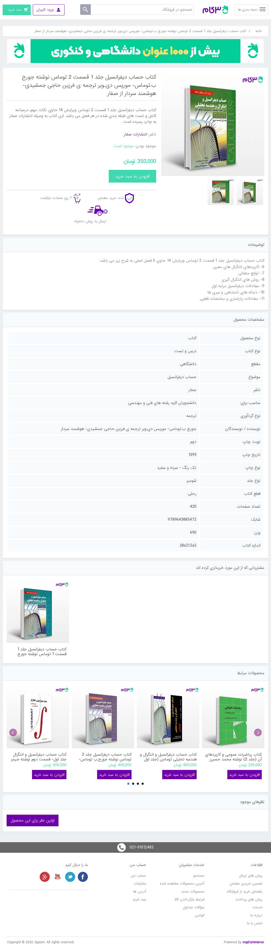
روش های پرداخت (249, 899)
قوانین (199, 915)
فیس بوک (83, 877)
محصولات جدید (192, 891)
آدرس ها (139, 891)
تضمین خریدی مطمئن (246, 883)
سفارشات (140, 883)
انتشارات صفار (135, 134)
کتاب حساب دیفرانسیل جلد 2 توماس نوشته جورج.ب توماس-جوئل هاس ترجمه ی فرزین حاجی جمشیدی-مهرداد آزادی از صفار (103, 757)
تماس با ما (255, 923)
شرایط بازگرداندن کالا (189, 899)
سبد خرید (139, 899)
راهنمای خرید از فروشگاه (245, 891)
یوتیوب (57, 877)
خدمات (257, 907)
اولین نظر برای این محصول (33, 820)
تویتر (70, 877)
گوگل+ (45, 877)
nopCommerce (253, 942)
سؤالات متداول (193, 907)
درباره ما (256, 915)
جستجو (198, 875)
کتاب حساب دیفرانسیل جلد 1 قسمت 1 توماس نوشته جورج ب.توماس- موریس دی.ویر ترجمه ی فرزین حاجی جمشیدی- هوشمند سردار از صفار (38, 651)
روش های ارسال (251, 875)
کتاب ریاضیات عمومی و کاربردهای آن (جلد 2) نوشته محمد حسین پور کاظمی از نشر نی (233, 757)
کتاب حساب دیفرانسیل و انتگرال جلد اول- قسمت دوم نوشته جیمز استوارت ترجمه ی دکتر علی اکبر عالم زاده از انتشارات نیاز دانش (38, 757)
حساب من (138, 875)
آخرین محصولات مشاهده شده (182, 883)
